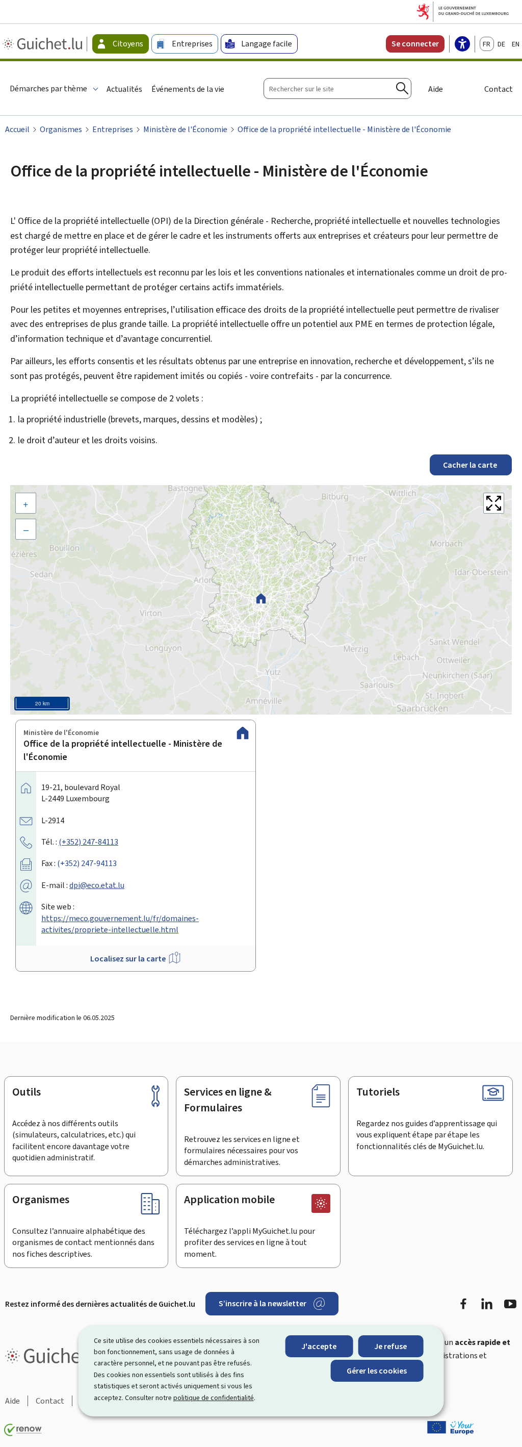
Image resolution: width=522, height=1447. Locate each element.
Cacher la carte (471, 465)
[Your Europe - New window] (450, 1427)
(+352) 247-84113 (88, 841)
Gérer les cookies (377, 1370)
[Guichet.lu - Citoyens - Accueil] (43, 44)
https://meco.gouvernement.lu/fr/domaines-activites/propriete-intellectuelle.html (120, 924)
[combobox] (337, 88)
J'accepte (318, 1346)
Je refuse (390, 1346)
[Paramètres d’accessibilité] (462, 45)
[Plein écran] (493, 503)
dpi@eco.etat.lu (96, 885)
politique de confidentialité (213, 1398)
